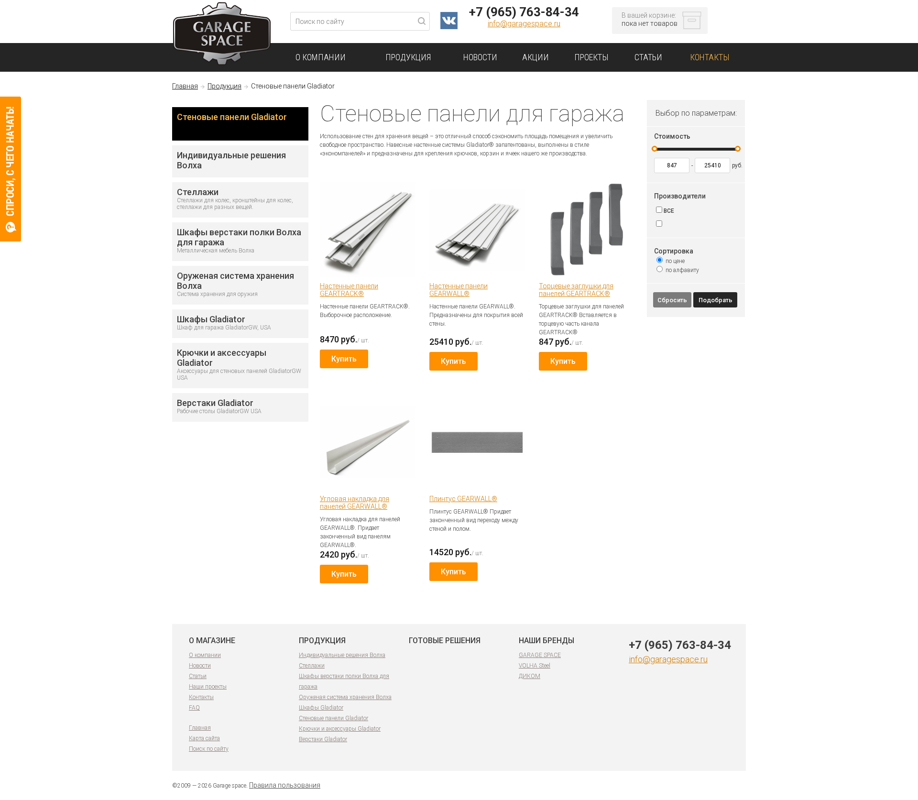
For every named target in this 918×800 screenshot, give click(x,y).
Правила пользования (284, 785)
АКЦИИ (535, 57)
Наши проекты (208, 686)
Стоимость (672, 136)
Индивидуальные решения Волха (342, 655)
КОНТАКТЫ (710, 57)
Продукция (224, 86)
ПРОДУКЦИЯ (408, 57)
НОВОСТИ (480, 57)
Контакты (201, 697)
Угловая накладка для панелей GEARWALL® (354, 502)
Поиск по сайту (209, 748)
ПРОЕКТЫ (591, 57)
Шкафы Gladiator (321, 707)
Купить (344, 358)
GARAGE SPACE (540, 655)
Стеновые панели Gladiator (232, 117)
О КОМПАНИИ (320, 57)
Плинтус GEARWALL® (463, 499)
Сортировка (673, 251)
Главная (185, 86)
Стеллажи (312, 665)
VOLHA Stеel (534, 665)
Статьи (198, 676)
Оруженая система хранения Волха (345, 697)
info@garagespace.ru (524, 23)
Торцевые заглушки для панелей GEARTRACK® (576, 289)
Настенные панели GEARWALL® (458, 289)
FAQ (194, 707)
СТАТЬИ (648, 57)
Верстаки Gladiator (323, 739)
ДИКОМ (529, 676)
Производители (680, 196)
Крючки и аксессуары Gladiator (340, 728)
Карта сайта (204, 738)
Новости (200, 665)
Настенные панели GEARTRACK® (349, 289)
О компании (205, 655)
